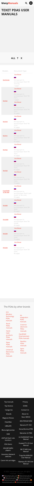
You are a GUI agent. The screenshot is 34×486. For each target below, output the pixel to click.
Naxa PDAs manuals (9, 344)
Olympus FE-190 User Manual (25, 463)
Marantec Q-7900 (26, 433)
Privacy (25, 402)
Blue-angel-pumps (8, 430)
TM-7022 (5, 150)
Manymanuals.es (8, 482)
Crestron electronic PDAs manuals (23, 328)
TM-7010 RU (6, 80)
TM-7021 (5, 101)
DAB (8, 434)
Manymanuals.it (25, 478)
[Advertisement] (17, 35)
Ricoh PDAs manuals (9, 326)
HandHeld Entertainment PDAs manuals (24, 336)
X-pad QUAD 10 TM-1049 (6, 191)
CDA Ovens (8, 444)
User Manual (17, 74)
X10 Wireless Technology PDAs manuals (10, 316)
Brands (8, 414)
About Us (25, 414)
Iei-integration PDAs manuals (24, 318)
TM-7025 (5, 171)
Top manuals (8, 402)
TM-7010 (5, 122)
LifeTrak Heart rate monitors (8, 439)
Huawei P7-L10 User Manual (26, 444)
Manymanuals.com (10, 476)
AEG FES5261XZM (26, 421)
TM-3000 (5, 205)
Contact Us (25, 410)
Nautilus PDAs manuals (23, 343)
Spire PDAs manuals (23, 351)
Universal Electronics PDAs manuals (10, 353)
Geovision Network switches (8, 455)
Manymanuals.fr (11, 478)
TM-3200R (5, 219)
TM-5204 (5, 248)
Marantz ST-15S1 (26, 425)
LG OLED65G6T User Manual (26, 438)
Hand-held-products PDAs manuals (9, 335)
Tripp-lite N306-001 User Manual (26, 456)
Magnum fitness (8, 418)
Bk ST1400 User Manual (25, 450)
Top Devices (9, 406)
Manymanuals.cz (24, 480)
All (13, 58)
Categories (9, 410)
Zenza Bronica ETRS (26, 429)
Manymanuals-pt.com (24, 482)
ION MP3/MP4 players (8, 449)
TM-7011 (5, 136)
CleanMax (8, 422)
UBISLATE (8, 426)
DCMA (25, 406)
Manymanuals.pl (10, 480)
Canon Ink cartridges (8, 460)
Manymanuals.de (26, 476)
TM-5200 (5, 234)
